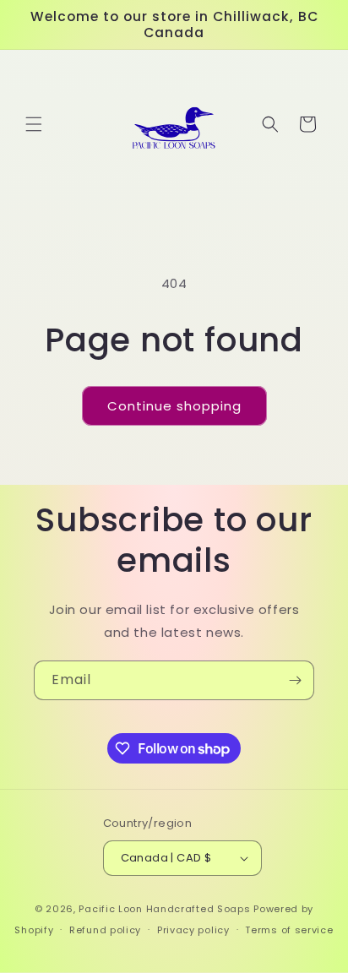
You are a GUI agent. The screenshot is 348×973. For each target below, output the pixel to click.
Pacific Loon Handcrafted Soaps (164, 909)
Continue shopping (174, 406)
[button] (33, 124)
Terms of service (289, 930)
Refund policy (105, 930)
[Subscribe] (294, 680)
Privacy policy (193, 930)
